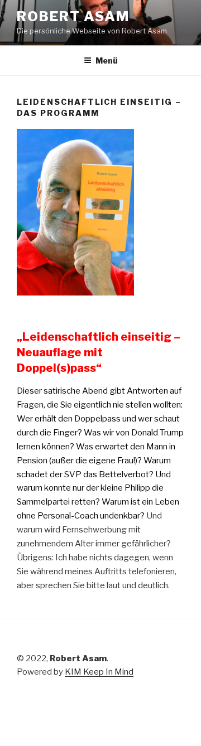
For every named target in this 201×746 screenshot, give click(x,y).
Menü (106, 60)
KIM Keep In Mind (99, 672)
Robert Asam (73, 16)
